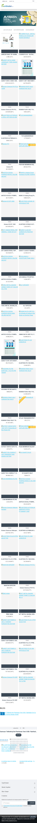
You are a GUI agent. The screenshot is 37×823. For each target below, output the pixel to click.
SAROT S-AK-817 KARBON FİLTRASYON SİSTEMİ (27, 250)
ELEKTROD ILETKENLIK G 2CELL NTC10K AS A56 (9, 138)
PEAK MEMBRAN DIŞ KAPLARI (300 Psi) (27, 447)
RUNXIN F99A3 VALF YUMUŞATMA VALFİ (9, 420)
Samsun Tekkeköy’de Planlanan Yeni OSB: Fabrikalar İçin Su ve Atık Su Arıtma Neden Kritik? (18, 731)
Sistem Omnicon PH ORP (9, 700)
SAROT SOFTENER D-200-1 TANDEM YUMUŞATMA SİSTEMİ (9, 640)
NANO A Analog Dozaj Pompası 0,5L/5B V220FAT (27, 195)
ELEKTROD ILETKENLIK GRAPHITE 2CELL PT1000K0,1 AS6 (27, 530)
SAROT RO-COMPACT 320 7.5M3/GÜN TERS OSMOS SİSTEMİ (9, 473)
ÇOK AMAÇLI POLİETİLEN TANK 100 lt (27, 277)
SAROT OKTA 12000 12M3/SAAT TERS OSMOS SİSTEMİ (9, 81)
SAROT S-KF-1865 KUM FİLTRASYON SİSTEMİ (27, 81)
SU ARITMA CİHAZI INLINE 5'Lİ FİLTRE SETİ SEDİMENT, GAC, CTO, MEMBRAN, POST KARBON (9, 761)
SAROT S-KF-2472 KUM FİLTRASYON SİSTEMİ (9, 361)
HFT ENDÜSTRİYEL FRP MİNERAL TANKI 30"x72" (9, 250)
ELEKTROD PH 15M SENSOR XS (27, 559)
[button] (10, 739)
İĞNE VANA (9, 614)
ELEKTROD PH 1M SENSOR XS (27, 363)
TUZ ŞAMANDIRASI (27, 136)
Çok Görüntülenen (19, 30)
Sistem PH (9, 167)
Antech (9, 107)
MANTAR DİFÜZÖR (9, 585)
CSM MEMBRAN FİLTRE (9, 499)
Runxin (27, 107)
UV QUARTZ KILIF (27, 473)
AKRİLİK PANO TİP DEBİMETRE (9, 54)
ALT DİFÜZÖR (27, 305)
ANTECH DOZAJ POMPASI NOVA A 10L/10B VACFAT (27, 502)
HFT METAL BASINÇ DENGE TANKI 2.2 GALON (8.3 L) (27, 614)
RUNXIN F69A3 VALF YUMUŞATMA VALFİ (27, 392)
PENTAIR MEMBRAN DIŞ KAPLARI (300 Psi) (27, 164)
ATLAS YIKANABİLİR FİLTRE (27, 418)
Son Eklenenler (30, 30)
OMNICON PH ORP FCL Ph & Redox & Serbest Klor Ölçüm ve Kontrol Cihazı (27, 334)
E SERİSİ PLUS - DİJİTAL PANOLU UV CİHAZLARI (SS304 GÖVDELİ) (27, 54)
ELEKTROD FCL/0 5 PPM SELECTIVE (9, 559)
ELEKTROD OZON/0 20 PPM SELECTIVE (27, 224)
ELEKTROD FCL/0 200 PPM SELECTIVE (27, 671)
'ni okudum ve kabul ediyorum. (17, 806)
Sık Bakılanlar (4, 740)
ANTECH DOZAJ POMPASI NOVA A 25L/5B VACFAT (9, 279)
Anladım (33, 816)
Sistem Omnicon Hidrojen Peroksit (9, 530)
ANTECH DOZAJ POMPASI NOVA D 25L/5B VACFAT (9, 195)
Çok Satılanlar (7, 30)
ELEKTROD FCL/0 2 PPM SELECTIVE (27, 643)
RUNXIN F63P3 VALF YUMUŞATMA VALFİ (27, 109)
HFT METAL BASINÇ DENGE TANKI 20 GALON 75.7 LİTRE (27, 698)
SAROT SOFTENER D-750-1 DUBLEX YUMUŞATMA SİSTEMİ (9, 669)
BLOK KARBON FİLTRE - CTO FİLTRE (28, 761)
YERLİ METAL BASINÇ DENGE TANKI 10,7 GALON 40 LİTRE (9, 305)
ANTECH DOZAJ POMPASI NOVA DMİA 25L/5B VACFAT (9, 334)
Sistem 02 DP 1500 (9, 224)
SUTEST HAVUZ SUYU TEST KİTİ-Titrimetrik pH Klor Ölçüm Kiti (9, 447)
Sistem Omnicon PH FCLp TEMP (9, 109)
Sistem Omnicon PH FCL (27, 588)
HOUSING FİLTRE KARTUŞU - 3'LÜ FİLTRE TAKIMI (9, 389)
